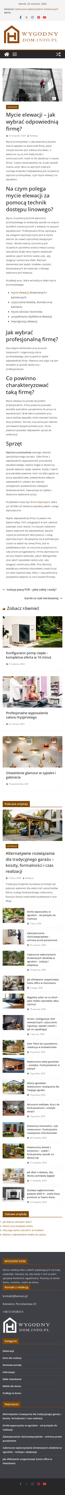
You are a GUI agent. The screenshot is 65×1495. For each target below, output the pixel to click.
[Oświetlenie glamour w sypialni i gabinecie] (32, 738)
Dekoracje (8, 1351)
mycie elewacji (20, 292)
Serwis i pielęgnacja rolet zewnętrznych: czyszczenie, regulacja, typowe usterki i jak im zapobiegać (42, 1024)
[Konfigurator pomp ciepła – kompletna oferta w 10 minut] (32, 618)
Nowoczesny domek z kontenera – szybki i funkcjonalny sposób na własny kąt (40, 1152)
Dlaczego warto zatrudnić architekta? (23, 1230)
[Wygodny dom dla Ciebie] (7, 54)
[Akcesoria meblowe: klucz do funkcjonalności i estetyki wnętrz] (13, 1110)
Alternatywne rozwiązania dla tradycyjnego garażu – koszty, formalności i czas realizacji (30, 862)
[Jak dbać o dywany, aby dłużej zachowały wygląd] (13, 1176)
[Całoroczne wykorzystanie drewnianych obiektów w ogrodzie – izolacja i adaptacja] (13, 962)
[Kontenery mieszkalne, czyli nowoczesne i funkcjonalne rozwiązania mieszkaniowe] (13, 1132)
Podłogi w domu (12, 1393)
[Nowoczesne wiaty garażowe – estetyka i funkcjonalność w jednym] (13, 1067)
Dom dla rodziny (12, 1358)
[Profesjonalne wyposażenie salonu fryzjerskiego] (32, 678)
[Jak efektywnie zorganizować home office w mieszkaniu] (13, 984)
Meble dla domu (12, 1386)
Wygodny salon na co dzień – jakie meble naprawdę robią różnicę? (43, 1001)
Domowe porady (12, 1365)
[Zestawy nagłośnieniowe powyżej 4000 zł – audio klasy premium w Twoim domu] (13, 1196)
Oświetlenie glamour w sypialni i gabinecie (31, 775)
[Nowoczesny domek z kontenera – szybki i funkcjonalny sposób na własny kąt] (13, 1154)
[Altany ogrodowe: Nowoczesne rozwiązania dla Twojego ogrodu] (13, 1089)
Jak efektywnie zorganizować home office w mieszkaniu (43, 981)
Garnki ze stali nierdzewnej (41, 598)
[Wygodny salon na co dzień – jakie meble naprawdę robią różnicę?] (13, 1003)
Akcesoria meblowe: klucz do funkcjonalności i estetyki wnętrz (43, 1108)
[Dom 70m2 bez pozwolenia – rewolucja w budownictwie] (13, 1048)
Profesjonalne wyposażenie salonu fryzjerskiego (27, 715)
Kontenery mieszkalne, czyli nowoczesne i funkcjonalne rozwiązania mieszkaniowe (42, 1129)
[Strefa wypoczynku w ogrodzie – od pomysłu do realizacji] (13, 917)
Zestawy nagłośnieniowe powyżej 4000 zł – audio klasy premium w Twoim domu (43, 1194)
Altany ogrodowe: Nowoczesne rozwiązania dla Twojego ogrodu (43, 1087)
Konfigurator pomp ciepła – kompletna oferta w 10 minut (28, 655)
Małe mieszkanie (12, 1379)
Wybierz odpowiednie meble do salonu (24, 1234)
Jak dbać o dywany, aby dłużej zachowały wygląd (40, 1174)
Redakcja (34, 135)
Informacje (12, 107)
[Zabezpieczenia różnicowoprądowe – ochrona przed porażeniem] (13, 939)
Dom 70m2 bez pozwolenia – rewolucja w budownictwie (43, 1045)
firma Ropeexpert (40, 502)
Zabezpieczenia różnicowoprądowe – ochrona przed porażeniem (42, 937)
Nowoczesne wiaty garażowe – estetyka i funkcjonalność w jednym (43, 1065)
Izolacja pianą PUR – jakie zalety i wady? (31, 589)
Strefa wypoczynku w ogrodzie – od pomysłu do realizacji (41, 915)
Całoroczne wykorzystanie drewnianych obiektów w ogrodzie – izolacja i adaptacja (41, 960)
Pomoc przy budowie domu (18, 1226)
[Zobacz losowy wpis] (58, 54)
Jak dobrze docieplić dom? (17, 1221)
